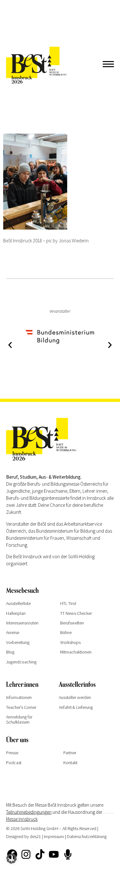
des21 (35, 836)
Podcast (13, 762)
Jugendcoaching (21, 662)
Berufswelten (72, 623)
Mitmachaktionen (76, 652)
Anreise (12, 632)
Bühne (66, 632)
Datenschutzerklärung (87, 836)
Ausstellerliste (18, 603)
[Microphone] (67, 854)
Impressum (54, 836)
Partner (69, 753)
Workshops (70, 642)
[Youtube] (54, 854)
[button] (10, 345)
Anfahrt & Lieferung (76, 707)
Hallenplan (16, 613)
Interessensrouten (22, 623)
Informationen (19, 697)
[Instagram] (26, 854)
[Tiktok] (40, 854)
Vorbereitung (17, 642)
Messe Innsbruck (22, 819)
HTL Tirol (68, 603)
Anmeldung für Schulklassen (19, 719)
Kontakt (70, 762)
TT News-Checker (76, 613)
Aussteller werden (75, 697)
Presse (12, 753)
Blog (10, 652)
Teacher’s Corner (21, 707)
